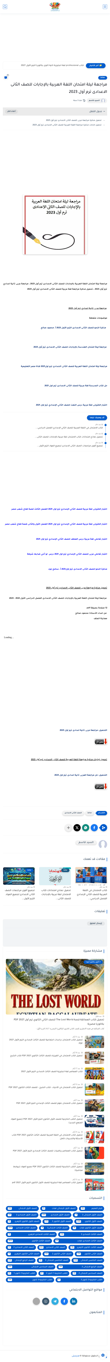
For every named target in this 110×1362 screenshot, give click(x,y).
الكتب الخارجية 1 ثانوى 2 (54, 1273)
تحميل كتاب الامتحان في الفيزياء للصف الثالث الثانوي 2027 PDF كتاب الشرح (46, 1056)
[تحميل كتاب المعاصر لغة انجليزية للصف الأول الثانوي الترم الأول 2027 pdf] (94, 1184)
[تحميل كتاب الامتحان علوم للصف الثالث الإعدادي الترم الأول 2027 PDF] (94, 1105)
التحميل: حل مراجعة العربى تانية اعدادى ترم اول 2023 (80, 775)
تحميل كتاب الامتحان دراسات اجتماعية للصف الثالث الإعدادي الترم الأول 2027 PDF (46, 1042)
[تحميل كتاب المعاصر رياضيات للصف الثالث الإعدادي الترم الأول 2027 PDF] (94, 1153)
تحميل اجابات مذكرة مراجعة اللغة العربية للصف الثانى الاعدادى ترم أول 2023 (67, 125)
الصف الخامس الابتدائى (88, 1260)
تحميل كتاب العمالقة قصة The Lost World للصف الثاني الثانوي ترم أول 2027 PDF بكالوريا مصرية (59, 1022)
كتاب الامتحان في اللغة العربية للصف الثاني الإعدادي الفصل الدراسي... (69, 428)
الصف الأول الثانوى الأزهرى (23, 1221)
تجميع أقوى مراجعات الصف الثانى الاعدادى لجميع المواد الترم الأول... (70, 446)
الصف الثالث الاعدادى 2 (81, 1234)
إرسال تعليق (96, 923)
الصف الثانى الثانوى (89, 1254)
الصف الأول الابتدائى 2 (89, 1215)
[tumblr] (45, 1301)
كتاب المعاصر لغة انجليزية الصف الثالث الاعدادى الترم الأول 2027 (52, 1072)
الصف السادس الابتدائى (30, 1267)
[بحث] (5, 6)
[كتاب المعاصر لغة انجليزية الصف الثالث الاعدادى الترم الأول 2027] (94, 1073)
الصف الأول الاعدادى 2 (22, 1215)
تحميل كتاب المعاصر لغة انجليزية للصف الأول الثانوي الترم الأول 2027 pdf (47, 1183)
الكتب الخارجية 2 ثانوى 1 (21, 1273)
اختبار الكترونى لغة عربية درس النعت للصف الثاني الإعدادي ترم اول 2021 (71, 405)
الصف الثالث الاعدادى (22, 1228)
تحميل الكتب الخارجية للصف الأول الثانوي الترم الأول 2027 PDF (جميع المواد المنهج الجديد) (47, 1121)
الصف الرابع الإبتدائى (21, 1260)
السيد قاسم (94, 101)
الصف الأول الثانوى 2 (58, 1221)
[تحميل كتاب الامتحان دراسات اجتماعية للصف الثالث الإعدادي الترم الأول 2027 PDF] (94, 1042)
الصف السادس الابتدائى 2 (87, 1273)
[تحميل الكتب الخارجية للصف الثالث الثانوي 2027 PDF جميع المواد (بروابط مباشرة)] (94, 1169)
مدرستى (75, 1356)
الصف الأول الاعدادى (55, 1215)
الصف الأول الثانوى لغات (87, 1228)
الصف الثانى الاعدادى (73, 813)
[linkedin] (73, 1301)
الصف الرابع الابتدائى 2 (80, 1267)
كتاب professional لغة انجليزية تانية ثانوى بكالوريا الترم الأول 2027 (52, 65)
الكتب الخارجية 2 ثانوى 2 (80, 1280)
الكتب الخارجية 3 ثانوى (30, 1280)
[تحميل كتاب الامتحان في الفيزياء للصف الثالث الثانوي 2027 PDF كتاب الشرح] (94, 1058)
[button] (94, 827)
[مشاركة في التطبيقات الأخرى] (68, 827)
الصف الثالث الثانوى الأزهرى (86, 1247)
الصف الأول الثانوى (89, 1221)
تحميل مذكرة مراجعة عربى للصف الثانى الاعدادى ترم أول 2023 (74, 120)
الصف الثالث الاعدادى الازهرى (31, 1234)
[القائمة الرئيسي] (105, 6)
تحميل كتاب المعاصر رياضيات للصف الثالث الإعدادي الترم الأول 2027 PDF (48, 1151)
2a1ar (102, 78)
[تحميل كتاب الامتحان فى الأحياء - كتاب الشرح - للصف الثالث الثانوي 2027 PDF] (94, 1089)
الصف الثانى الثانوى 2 (58, 1254)
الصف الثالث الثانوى (29, 1241)
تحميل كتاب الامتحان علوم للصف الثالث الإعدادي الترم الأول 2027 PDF (49, 1103)
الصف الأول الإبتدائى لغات (59, 1208)
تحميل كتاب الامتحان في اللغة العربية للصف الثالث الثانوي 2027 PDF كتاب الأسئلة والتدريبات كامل (47, 1137)
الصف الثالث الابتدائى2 (55, 1228)
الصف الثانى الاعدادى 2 (21, 1247)
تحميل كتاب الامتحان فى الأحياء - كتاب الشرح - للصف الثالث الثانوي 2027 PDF (46, 1087)
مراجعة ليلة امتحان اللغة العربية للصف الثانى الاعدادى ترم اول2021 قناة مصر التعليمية (64, 366)
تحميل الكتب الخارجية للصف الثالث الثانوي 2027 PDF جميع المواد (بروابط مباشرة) (48, 1169)
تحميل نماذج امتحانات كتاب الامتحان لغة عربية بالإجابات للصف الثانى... (69, 437)
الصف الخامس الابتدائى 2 (54, 1260)
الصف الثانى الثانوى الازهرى (23, 1254)
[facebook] (64, 1301)
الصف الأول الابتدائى (22, 1208)
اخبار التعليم (91, 1208)
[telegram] (55, 1301)
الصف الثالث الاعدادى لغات (79, 1241)
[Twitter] (36, 1301)
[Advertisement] (55, 39)
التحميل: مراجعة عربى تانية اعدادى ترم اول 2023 (83, 730)
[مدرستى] (55, 7)
